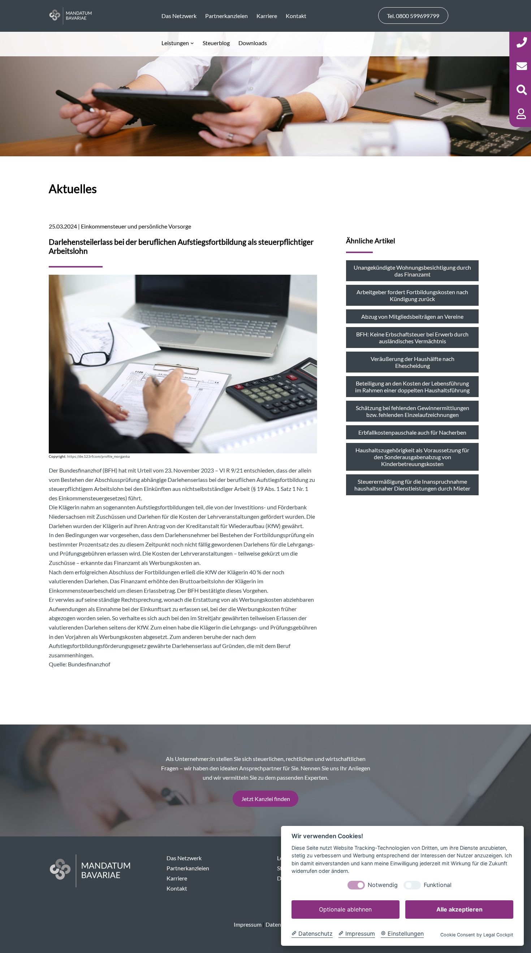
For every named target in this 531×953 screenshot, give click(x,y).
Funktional (438, 885)
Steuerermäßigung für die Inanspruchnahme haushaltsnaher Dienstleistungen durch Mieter (412, 485)
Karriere (177, 878)
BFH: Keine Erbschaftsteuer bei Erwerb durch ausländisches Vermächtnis (412, 337)
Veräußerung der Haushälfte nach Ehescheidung (412, 362)
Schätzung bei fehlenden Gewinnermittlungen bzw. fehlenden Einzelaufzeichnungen (412, 411)
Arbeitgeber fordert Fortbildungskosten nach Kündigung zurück (412, 295)
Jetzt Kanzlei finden (265, 798)
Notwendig (383, 885)
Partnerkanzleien (188, 868)
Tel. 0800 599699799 (413, 15)
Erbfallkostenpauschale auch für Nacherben (412, 432)
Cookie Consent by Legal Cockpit (476, 934)
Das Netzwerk (184, 857)
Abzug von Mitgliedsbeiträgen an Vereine (412, 316)
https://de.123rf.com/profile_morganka (98, 456)
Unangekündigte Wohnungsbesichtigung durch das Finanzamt (412, 271)
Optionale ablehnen (345, 909)
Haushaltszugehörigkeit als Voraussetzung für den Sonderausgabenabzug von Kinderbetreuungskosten (412, 457)
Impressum (248, 924)
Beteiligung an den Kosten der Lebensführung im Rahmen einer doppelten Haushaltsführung (412, 386)
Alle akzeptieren (459, 909)
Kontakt (177, 888)
